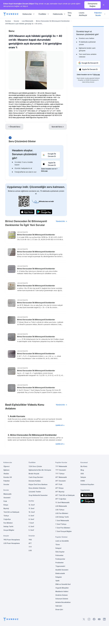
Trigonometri (60, 566)
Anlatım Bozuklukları (63, 602)
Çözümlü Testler (35, 492)
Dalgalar (58, 577)
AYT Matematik (61, 477)
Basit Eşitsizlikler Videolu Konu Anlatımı (35, 406)
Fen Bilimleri (8, 523)
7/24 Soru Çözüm (35, 466)
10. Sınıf (32, 512)
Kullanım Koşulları (87, 484)
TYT (30, 547)
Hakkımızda (58, 14)
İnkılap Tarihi (8, 526)
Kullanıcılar (27, 14)
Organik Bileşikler (62, 588)
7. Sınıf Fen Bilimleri (62, 528)
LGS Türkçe (59, 510)
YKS (30, 540)
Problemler (59, 562)
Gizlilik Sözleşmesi (91, 80)
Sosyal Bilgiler (9, 530)
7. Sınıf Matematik (62, 520)
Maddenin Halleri (61, 591)
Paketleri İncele (98, 14)
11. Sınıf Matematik (62, 502)
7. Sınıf (31, 523)
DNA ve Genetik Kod (62, 584)
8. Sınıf (31, 519)
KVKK (83, 481)
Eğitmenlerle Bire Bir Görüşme (40, 470)
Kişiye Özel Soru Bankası (38, 484)
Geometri (7, 497)
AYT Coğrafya (60, 499)
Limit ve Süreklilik (62, 541)
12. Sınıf (32, 505)
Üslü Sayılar (60, 552)
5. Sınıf (31, 530)
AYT (30, 543)
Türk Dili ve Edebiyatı (11, 512)
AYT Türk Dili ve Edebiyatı (65, 495)
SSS (82, 473)
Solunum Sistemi (61, 599)
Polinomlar (59, 555)
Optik (57, 581)
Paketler (7, 481)
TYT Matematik (61, 466)
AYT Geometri (60, 481)
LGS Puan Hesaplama (12, 543)
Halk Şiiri (58, 606)
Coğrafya (7, 519)
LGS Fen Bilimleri (61, 513)
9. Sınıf (31, 516)
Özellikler (42, 14)
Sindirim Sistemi (61, 595)
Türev (57, 544)
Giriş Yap (70, 14)
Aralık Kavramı (17, 416)
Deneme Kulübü (35, 481)
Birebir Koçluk (34, 473)
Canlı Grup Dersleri (36, 477)
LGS (30, 550)
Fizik (5, 501)
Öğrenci (7, 466)
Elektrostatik (60, 573)
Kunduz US (8, 477)
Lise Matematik (27, 21)
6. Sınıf (31, 526)
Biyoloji (6, 508)
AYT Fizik (58, 484)
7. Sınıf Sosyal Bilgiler (63, 531)
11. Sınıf (31, 508)
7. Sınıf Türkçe (60, 524)
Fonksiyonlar (60, 559)
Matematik (7, 494)
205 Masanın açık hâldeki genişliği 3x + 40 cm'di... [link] (24, 24)
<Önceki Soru (14, 127)
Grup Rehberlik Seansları (38, 495)
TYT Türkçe (59, 473)
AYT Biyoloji (59, 492)
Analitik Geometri (61, 570)
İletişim (83, 477)
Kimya (6, 505)
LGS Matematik (61, 506)
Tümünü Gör (60, 221)
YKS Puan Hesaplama (12, 540)
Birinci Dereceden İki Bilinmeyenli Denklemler (53, 21)
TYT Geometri (60, 470)
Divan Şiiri (59, 609)
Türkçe (6, 516)
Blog (82, 470)
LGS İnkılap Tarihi (62, 517)
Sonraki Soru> (58, 127)
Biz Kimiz (84, 466)
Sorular (16, 21)
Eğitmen (6, 470)
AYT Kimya (59, 488)
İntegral (58, 548)
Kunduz (8, 21)
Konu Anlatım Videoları (37, 488)
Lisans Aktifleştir (83, 14)
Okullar (6, 473)
